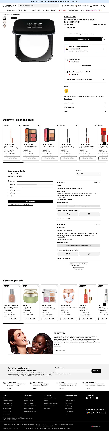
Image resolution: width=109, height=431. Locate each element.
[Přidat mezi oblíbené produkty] (19, 125)
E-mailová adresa (60, 368)
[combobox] (88, 174)
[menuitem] (68, 5)
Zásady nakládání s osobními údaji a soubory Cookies (37, 375)
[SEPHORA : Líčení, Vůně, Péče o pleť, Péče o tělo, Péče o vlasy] (9, 6)
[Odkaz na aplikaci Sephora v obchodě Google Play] (91, 412)
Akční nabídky (29, 418)
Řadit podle (79, 170)
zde (21, 417)
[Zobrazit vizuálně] (4, 18)
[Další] (104, 143)
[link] (30, 201)
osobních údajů (12, 375)
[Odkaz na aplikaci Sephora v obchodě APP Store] (101, 412)
